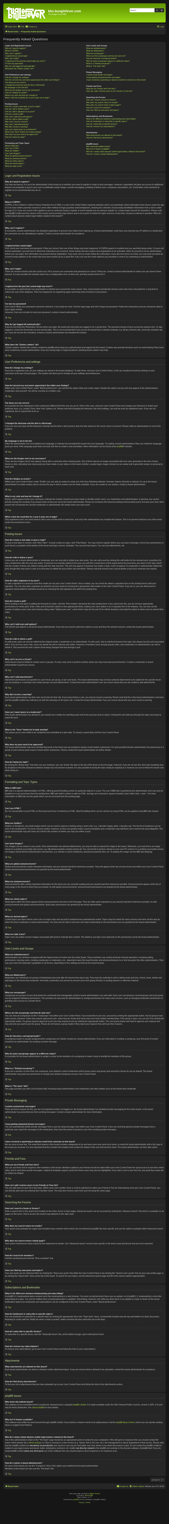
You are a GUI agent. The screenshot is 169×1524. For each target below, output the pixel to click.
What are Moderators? (95, 51)
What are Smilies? (12, 151)
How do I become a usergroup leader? (101, 58)
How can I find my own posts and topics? (102, 110)
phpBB (120, 446)
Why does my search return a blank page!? (103, 105)
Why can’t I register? (13, 53)
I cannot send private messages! (99, 75)
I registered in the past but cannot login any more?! (25, 61)
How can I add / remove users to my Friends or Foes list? (109, 91)
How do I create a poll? (14, 114)
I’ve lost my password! (14, 63)
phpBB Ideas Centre (125, 1422)
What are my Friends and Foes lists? (101, 89)
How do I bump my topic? (15, 137)
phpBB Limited (79, 1405)
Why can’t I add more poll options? (18, 117)
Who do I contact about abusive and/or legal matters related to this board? (115, 152)
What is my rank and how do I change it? (21, 95)
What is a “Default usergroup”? (98, 63)
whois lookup (35, 1443)
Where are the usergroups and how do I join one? (106, 56)
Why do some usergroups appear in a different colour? (108, 61)
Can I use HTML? (12, 148)
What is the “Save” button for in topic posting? (23, 132)
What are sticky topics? (14, 161)
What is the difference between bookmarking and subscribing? (111, 119)
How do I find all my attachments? (99, 138)
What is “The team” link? (96, 66)
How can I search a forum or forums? (101, 100)
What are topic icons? (13, 166)
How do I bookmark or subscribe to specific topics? (106, 121)
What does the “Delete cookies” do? (19, 69)
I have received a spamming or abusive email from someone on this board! (116, 80)
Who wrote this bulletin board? (98, 146)
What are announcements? (16, 158)
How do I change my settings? (17, 77)
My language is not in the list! (16, 87)
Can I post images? (12, 153)
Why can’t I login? (12, 58)
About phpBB (38, 1407)
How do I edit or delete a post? (17, 109)
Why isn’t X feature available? (98, 149)
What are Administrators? (96, 48)
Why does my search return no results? (102, 102)
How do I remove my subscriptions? (100, 126)
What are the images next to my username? (22, 90)
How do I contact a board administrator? (102, 154)
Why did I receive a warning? (16, 127)
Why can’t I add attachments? (17, 124)
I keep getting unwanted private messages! (103, 77)
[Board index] (26, 12)
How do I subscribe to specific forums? (101, 124)
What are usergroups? (95, 53)
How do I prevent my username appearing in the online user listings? (32, 80)
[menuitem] (21, 27)
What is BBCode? (12, 146)
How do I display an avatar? (16, 93)
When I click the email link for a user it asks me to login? (27, 98)
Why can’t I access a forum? (16, 122)
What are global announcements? (18, 156)
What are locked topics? (14, 163)
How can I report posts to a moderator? (20, 129)
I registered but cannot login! (16, 56)
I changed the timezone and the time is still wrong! (25, 85)
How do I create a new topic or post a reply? (22, 106)
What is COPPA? (11, 51)
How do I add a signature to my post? (20, 112)
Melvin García (95, 1493)
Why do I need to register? (15, 48)
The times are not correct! (15, 82)
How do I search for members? (98, 108)
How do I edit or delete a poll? (16, 119)
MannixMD (89, 1495)
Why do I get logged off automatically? (20, 66)
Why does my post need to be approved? (21, 134)
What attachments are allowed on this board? (104, 135)
